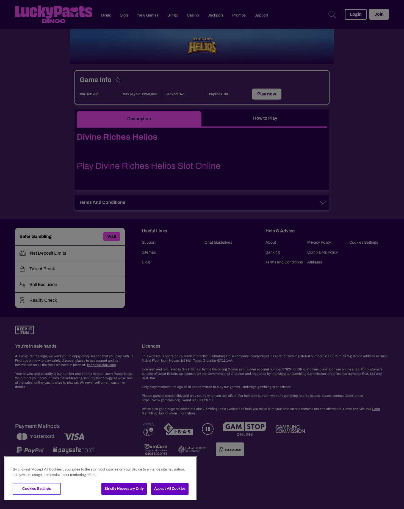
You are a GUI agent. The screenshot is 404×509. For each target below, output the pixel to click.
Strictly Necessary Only (124, 489)
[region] (100, 478)
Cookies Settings (36, 489)
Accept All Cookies (170, 489)
